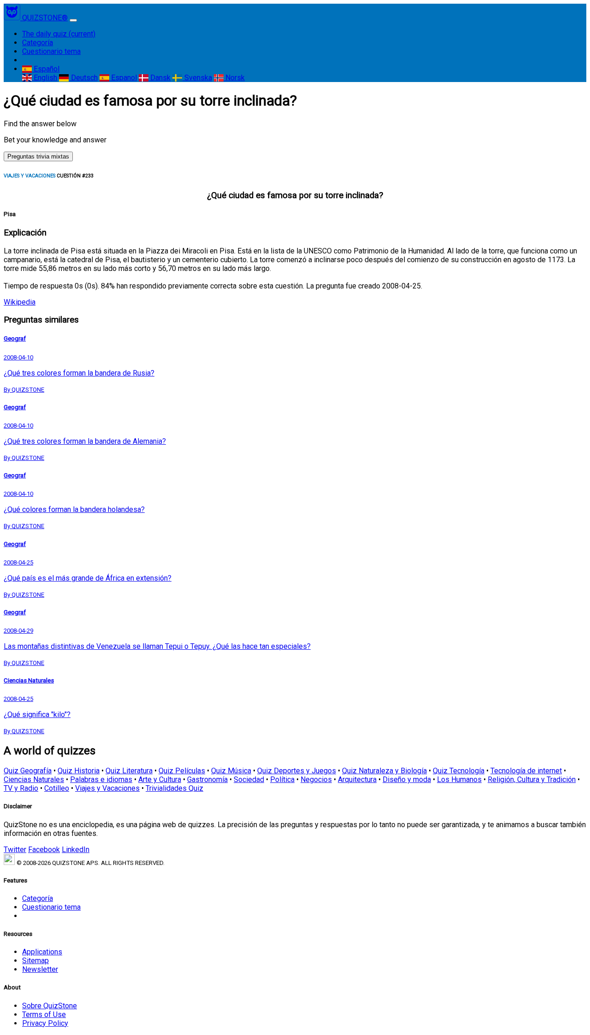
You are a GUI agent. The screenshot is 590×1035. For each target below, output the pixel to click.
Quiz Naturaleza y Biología (384, 770)
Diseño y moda (407, 779)
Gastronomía (207, 779)
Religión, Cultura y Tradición (532, 779)
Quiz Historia (79, 770)
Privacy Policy (45, 1023)
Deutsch (83, 77)
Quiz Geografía (28, 770)
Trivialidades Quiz (174, 788)
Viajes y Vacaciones (107, 788)
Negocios (316, 779)
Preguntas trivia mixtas (38, 156)
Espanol (123, 77)
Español (45, 69)
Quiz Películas (182, 770)
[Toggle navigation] (73, 20)
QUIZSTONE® (45, 17)
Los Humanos (459, 779)
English (44, 77)
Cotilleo (56, 788)
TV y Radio (21, 788)
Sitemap (35, 960)
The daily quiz (58, 33)
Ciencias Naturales (34, 779)
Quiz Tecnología (458, 770)
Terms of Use (44, 1014)
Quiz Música (231, 770)
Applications (42, 951)
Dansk (159, 77)
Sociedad (249, 779)
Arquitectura (357, 779)
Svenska (197, 77)
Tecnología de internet (526, 770)
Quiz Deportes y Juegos (296, 770)
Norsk (234, 77)
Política (282, 779)
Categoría (37, 42)
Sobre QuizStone (49, 1005)
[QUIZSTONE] (13, 17)
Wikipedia (19, 302)
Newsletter (40, 969)
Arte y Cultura (159, 779)
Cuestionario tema (51, 51)
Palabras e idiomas (101, 779)
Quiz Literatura (129, 770)
